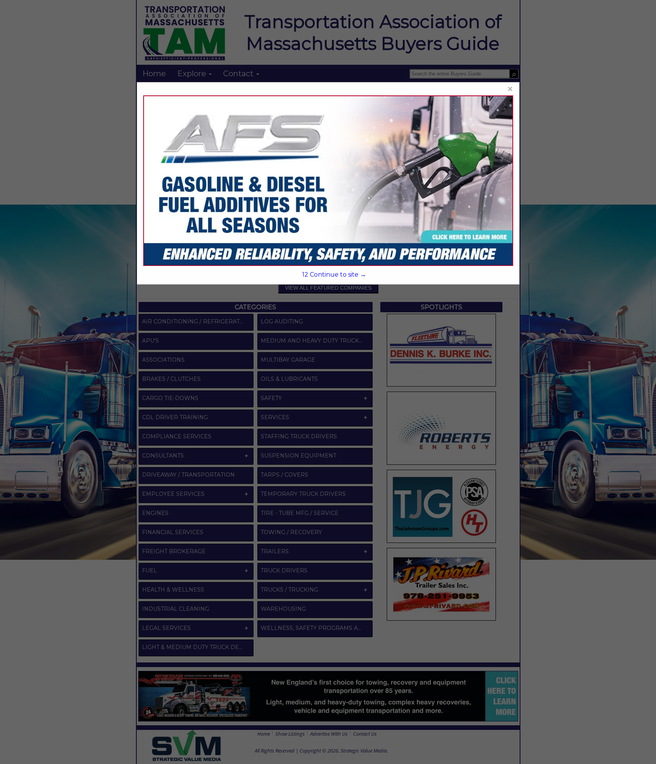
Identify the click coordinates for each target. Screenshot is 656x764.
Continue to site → (334, 274)
